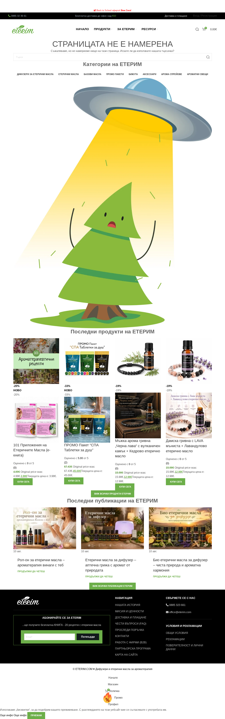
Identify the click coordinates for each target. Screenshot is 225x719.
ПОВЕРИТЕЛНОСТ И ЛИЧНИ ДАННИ (184, 647)
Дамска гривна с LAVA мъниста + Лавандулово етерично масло (186, 446)
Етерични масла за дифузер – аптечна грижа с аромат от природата (110, 565)
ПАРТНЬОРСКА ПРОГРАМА (133, 648)
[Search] (197, 29)
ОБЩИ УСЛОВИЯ (177, 633)
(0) (14, 467)
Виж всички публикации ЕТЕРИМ (112, 586)
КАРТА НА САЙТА (126, 654)
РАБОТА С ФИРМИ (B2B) (131, 642)
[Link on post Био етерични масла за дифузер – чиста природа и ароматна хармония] (180, 530)
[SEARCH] (208, 57)
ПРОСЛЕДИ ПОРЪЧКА (129, 630)
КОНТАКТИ (122, 636)
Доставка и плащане (176, 15)
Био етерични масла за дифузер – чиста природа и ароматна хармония (180, 565)
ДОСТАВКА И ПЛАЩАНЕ (130, 617)
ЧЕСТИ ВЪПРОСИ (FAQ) (130, 623)
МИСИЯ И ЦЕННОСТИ (129, 611)
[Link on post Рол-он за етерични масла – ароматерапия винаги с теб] (44, 530)
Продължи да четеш (31, 571)
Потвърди (88, 636)
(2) (65, 462)
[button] (23, 481)
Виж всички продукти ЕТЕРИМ (112, 494)
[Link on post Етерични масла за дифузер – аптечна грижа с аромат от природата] (112, 530)
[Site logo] (23, 29)
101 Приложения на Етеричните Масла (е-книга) (31, 450)
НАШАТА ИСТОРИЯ (127, 605)
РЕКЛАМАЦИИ (175, 639)
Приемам (36, 715)
